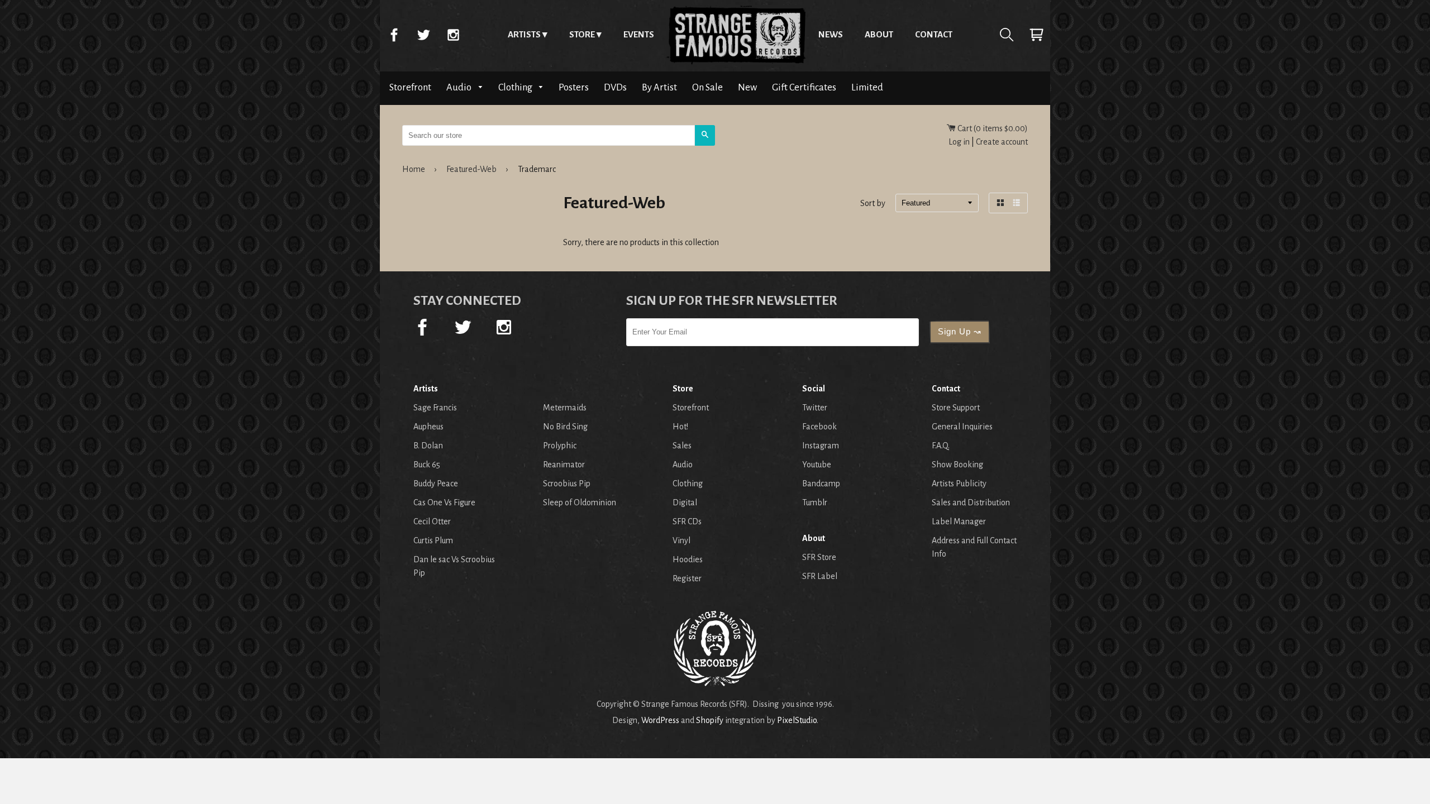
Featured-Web (471, 169)
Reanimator (564, 464)
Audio (459, 87)
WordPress (660, 720)
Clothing (516, 87)
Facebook (394, 34)
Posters (574, 87)
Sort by (872, 203)
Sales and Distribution (971, 502)
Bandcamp (821, 483)
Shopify (709, 720)
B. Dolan (428, 445)
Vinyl (681, 540)
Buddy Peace (435, 483)
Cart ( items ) (992, 128)
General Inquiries (962, 426)
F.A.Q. (941, 445)
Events (638, 34)
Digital (685, 502)
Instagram (453, 34)
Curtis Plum (433, 540)
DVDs (615, 87)
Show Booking (957, 464)
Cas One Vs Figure (444, 502)
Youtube (816, 464)
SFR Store (819, 557)
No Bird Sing (565, 426)
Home (736, 34)
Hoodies (688, 559)
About (879, 34)
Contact (933, 34)
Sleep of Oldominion (579, 502)
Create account (1002, 141)
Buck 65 (426, 464)
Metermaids (565, 407)
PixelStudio (797, 720)
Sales (682, 445)
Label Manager (959, 521)
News (830, 34)
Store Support (956, 407)
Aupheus (428, 426)
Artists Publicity (959, 483)
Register (687, 578)
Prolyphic (559, 445)
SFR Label (819, 576)
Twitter (423, 34)
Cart (1036, 34)
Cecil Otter (432, 521)
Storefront (410, 87)
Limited (867, 87)
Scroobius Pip (566, 483)
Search (1007, 34)
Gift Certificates (804, 87)
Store (582, 34)
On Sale (707, 87)
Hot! (680, 426)
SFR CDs (687, 521)
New (747, 87)
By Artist (659, 87)
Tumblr (814, 502)
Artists (524, 34)
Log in (959, 141)
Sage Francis (435, 407)
